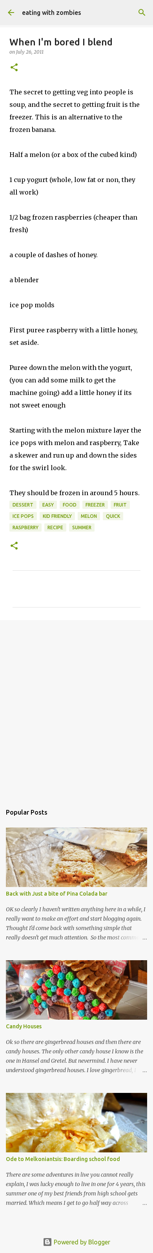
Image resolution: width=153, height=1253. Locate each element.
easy (48, 504)
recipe (55, 527)
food (69, 504)
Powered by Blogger (81, 1242)
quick (113, 516)
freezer (95, 504)
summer (81, 527)
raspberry (25, 527)
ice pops (23, 516)
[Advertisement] (76, 708)
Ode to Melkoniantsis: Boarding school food (63, 1159)
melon (89, 516)
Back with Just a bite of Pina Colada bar (56, 894)
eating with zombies (51, 12)
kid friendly (57, 516)
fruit (120, 504)
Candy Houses (24, 1026)
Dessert (23, 504)
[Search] (142, 12)
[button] (14, 68)
